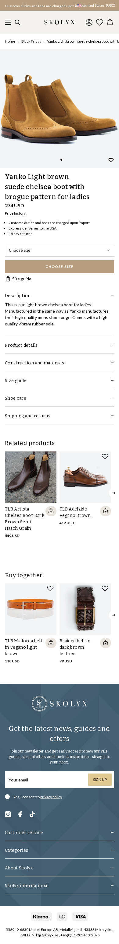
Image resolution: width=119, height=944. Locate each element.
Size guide (21, 278)
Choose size (19, 250)
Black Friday (31, 41)
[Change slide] (61, 160)
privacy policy (51, 797)
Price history (15, 213)
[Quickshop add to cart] (50, 511)
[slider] (59, 108)
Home (10, 41)
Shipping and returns (27, 416)
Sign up (100, 779)
